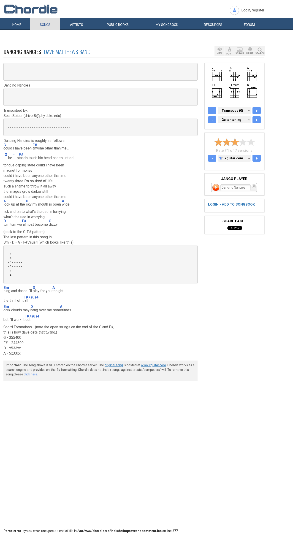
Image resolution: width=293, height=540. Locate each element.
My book (167, 25)
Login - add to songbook (231, 204)
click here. (31, 374)
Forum (249, 25)
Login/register (252, 10)
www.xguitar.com (153, 365)
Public (118, 25)
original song (114, 365)
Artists (76, 25)
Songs (45, 25)
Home (16, 25)
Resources (213, 25)
